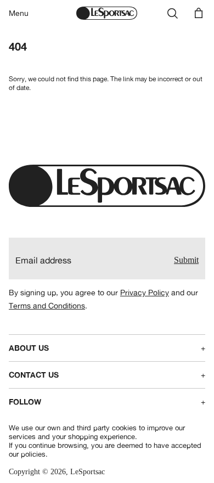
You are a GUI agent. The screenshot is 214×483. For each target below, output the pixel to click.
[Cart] (198, 13)
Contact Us (107, 374)
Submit (186, 260)
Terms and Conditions (47, 305)
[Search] (172, 13)
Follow (107, 401)
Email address (43, 260)
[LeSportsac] (106, 13)
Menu (19, 13)
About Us (107, 348)
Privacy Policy (144, 292)
